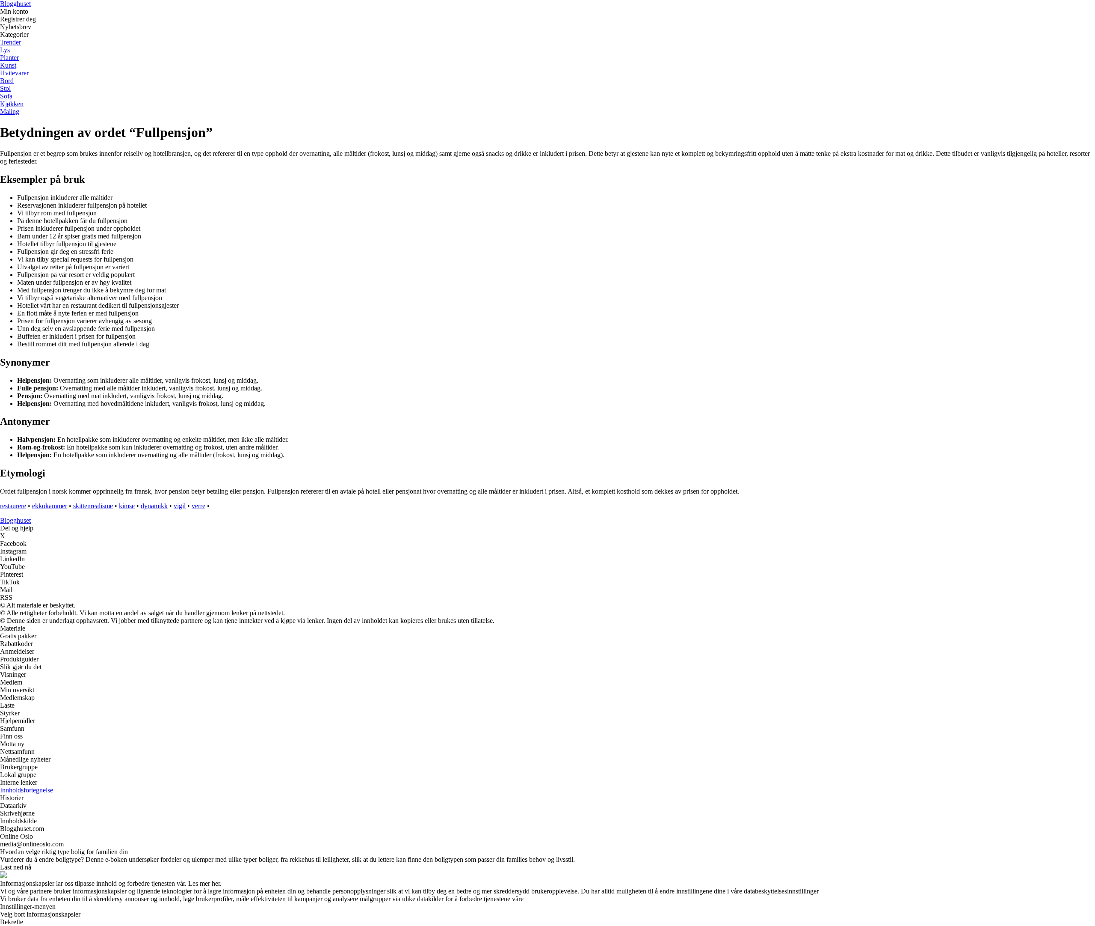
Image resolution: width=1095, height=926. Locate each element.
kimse (127, 505)
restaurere (13, 505)
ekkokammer (49, 505)
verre (198, 505)
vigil (180, 505)
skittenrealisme (93, 505)
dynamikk (154, 505)
